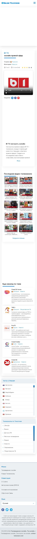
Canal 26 (14, 360)
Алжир (7, 399)
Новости (7, 444)
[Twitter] (7, 509)
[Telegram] (11, 509)
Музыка (6, 440)
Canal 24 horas (16, 289)
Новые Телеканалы (8, 474)
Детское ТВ (8, 433)
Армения (8, 414)
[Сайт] (12, 98)
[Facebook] (15, 98)
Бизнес (6, 429)
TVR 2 (13, 307)
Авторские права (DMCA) (10, 485)
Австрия (8, 388)
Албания (8, 396)
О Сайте (4, 481)
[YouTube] (18, 98)
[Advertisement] (18, 26)
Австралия (8, 385)
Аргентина (8, 410)
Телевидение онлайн (8, 470)
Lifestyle (6, 425)
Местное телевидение (11, 436)
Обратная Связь (7, 493)
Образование (8, 447)
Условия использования (9, 489)
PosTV (13, 325)
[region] (18, 400)
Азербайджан (9, 392)
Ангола (7, 403)
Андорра (8, 407)
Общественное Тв (10, 451)
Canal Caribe (15, 342)
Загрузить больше (18, 238)
